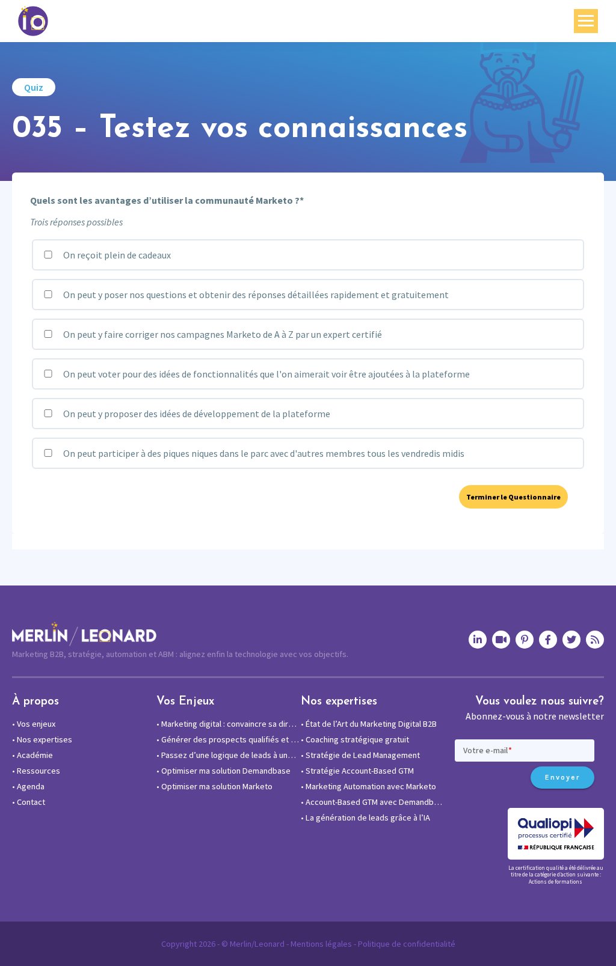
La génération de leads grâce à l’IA (365, 817)
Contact (28, 801)
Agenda (28, 786)
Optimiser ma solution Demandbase (223, 770)
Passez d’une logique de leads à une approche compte (228, 755)
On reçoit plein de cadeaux (116, 255)
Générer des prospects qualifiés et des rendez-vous (228, 739)
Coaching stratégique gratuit (355, 739)
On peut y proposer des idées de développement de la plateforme (195, 414)
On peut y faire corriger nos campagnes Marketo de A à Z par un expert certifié (221, 334)
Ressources (36, 770)
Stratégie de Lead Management (360, 755)
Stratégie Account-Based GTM (357, 770)
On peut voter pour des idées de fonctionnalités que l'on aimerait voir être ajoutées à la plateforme (265, 374)
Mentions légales (321, 943)
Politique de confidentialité (406, 943)
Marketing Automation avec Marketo (368, 786)
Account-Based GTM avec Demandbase (373, 801)
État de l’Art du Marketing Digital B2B (369, 723)
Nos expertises (42, 739)
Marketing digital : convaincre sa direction (228, 723)
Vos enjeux (33, 723)
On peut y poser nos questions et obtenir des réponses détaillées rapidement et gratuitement (255, 295)
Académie (32, 755)
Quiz (33, 87)
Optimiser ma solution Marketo (214, 786)
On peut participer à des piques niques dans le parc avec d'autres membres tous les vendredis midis (262, 453)
